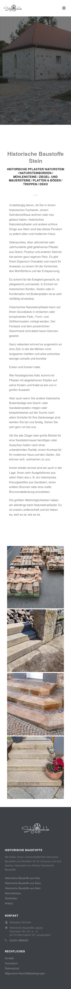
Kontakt (9, 958)
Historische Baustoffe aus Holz (22, 878)
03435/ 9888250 (18, 940)
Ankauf (9, 903)
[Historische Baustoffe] (35, 828)
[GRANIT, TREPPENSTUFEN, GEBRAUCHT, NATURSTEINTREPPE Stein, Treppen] (35, 640)
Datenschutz (12, 968)
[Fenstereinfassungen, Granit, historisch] (43, 566)
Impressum (11, 963)
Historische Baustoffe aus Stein (23, 888)
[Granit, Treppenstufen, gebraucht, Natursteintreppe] (43, 629)
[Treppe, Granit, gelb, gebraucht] (43, 693)
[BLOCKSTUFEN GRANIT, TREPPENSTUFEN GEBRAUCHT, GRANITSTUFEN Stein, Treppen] (35, 767)
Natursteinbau (13, 893)
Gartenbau (11, 898)
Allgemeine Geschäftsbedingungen (25, 973)
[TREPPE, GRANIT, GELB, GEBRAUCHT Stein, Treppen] (35, 704)
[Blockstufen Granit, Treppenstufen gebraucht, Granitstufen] (43, 756)
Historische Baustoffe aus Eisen (23, 883)
